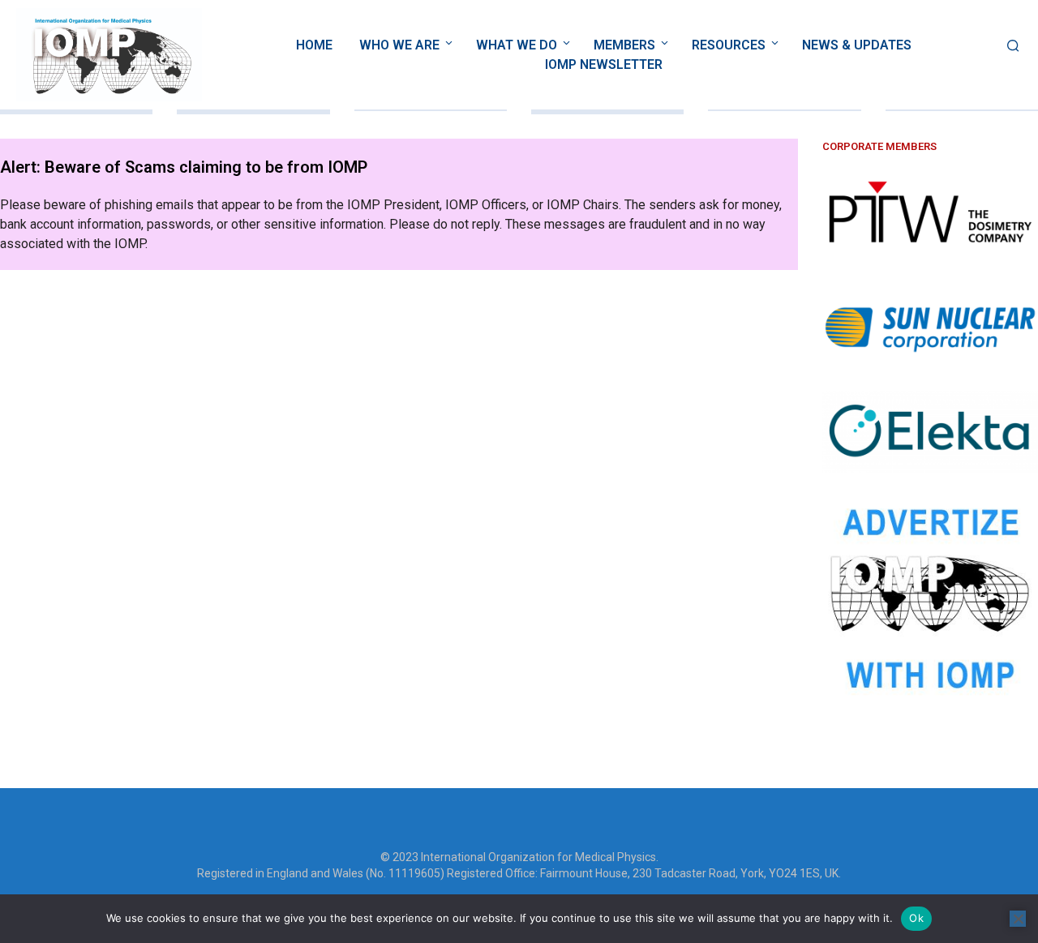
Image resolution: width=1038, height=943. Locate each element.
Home (314, 45)
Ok (916, 917)
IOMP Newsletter (604, 64)
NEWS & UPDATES (856, 45)
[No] (1018, 919)
